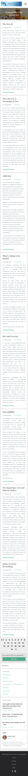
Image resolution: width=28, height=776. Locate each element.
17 (12, 646)
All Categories (6, 674)
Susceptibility (9, 412)
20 (23, 646)
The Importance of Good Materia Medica (13, 489)
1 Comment (17, 104)
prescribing (6, 691)
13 (19, 643)
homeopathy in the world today (12, 684)
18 (16, 646)
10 (8, 643)
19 (19, 646)
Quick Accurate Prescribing (9, 565)
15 (4, 646)
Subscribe (14, 659)
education (5, 678)
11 (11, 643)
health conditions (8, 681)
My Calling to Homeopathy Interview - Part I (14, 723)
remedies (5, 694)
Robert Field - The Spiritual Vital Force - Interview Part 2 (12, 715)
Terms (14, 757)
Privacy (14, 761)
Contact (14, 764)
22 (16, 649)
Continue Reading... (9, 92)
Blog (14, 767)
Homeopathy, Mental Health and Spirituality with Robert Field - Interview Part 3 (12, 706)
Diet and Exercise (10, 336)
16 (8, 646)
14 (23, 643)
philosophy (6, 687)
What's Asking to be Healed (11, 257)
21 (12, 649)
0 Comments (17, 27)
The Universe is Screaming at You (10, 100)
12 (15, 643)
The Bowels (8, 24)
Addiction (7, 176)
